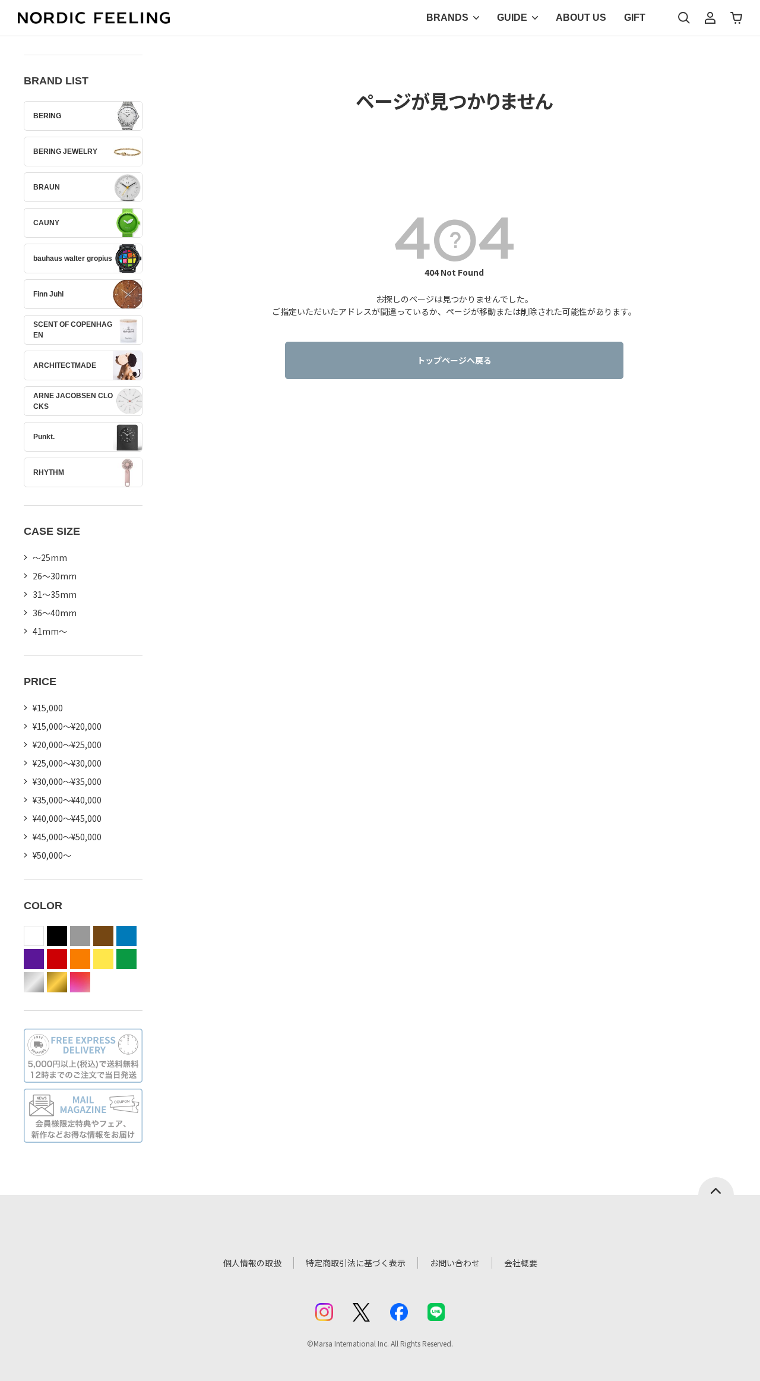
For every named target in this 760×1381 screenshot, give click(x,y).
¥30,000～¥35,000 (67, 781)
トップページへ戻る (454, 360)
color (80, 982)
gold (57, 982)
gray (80, 936)
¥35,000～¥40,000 (67, 800)
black (57, 936)
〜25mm (50, 557)
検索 (684, 18)
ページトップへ (716, 1186)
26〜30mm (55, 576)
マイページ (710, 18)
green (126, 959)
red (57, 959)
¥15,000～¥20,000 (67, 726)
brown (103, 936)
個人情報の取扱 (252, 1263)
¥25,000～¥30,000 (67, 763)
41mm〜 (50, 631)
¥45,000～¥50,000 (67, 837)
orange (80, 959)
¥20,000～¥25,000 (67, 745)
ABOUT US (581, 17)
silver (34, 982)
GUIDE (512, 17)
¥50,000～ (52, 855)
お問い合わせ (455, 1263)
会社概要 (520, 1263)
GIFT (634, 17)
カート (736, 18)
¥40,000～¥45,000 (67, 818)
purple (34, 959)
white (34, 936)
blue (126, 936)
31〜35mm (55, 594)
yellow (103, 959)
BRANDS (447, 17)
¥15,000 (48, 708)
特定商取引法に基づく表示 (356, 1263)
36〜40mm (55, 613)
